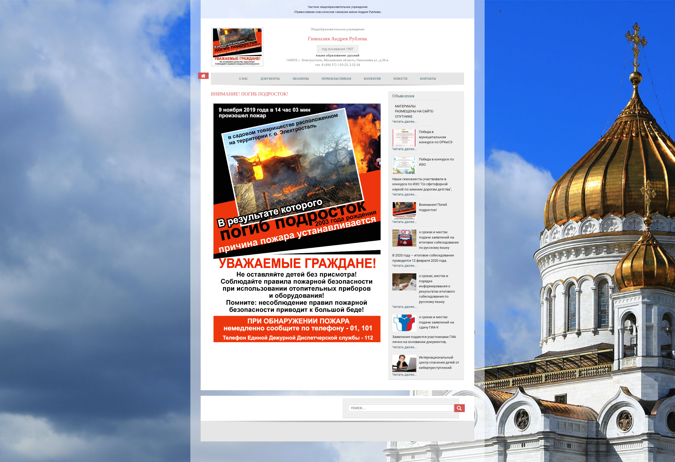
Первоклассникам (336, 78)
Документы (270, 78)
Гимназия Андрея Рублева (337, 38)
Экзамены (300, 78)
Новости (400, 78)
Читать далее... (404, 121)
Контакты (428, 78)
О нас (243, 78)
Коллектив (372, 78)
